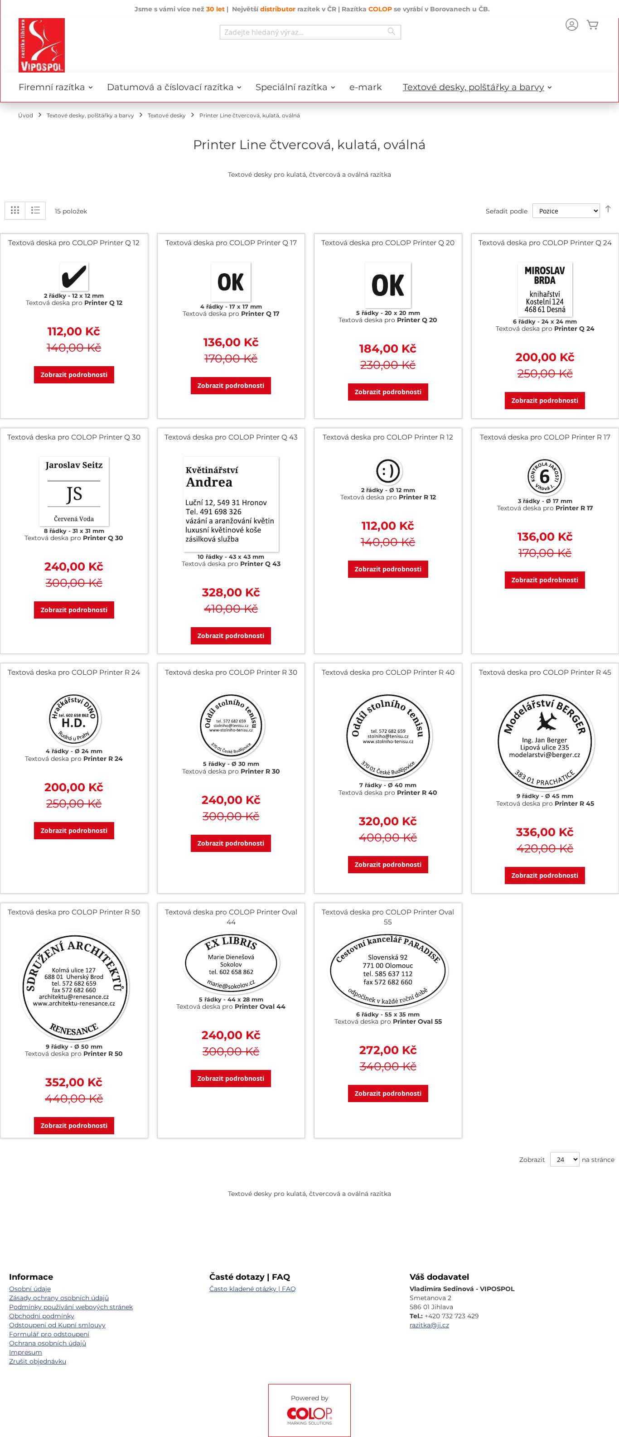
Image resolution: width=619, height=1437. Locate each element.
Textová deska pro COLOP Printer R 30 (231, 672)
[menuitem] (52, 87)
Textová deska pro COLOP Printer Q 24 (545, 242)
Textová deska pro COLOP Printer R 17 (545, 437)
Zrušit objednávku (37, 1361)
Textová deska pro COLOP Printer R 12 (388, 437)
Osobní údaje (30, 1289)
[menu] (309, 87)
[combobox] (310, 32)
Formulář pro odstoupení (49, 1334)
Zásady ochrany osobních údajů (59, 1298)
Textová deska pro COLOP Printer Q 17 (231, 242)
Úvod (25, 115)
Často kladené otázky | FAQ (252, 1289)
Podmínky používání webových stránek (71, 1307)
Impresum (25, 1352)
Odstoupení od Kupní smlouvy (57, 1325)
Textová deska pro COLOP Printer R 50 (74, 912)
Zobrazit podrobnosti (74, 374)
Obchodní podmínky (41, 1316)
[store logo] (42, 45)
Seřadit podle (506, 211)
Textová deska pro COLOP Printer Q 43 (231, 437)
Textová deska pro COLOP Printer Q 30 (73, 437)
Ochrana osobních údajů (47, 1343)
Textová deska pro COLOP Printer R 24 (74, 672)
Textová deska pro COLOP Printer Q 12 (74, 242)
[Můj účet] (572, 25)
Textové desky (167, 115)
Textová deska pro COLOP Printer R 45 (545, 672)
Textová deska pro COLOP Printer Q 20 (388, 242)
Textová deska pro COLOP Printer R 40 (388, 672)
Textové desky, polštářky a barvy (90, 115)
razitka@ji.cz (429, 1325)
